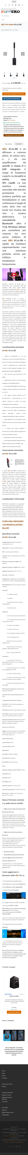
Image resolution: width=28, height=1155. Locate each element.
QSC (4, 149)
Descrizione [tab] (8, 144)
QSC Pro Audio (7, 24)
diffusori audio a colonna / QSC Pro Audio (9, 30)
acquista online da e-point (15, 93)
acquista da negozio (13, 98)
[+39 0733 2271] (22, 5)
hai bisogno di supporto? (13, 135)
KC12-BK (16, 30)
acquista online (14, 1012)
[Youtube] (19, 5)
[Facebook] (5, 5)
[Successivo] (23, 994)
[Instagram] (9, 5)
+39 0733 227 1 (9, 1135)
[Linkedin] (12, 5)
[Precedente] (5, 994)
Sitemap (6, 1141)
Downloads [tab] (19, 144)
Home (2, 30)
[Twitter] (15, 5)
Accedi (14, 1)
